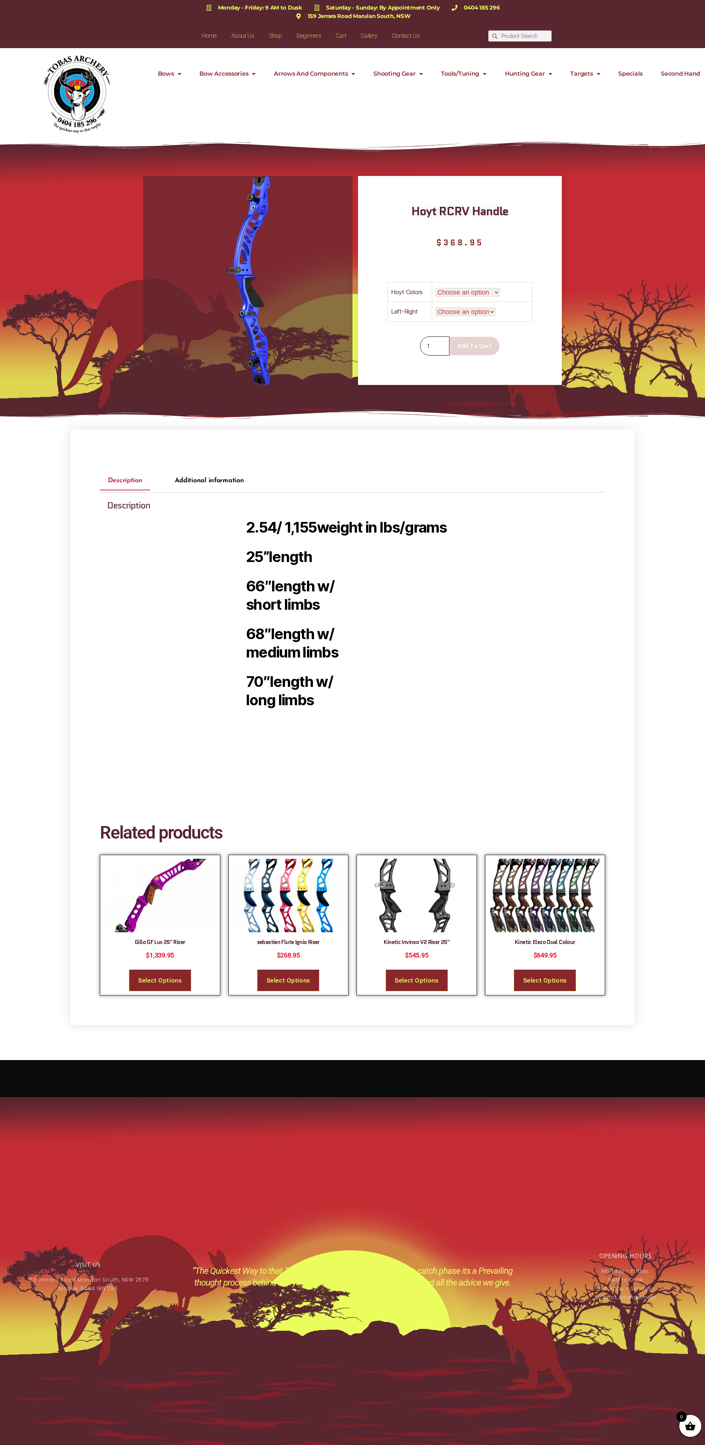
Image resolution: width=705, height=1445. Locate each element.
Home (209, 35)
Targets (581, 73)
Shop (275, 35)
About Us (242, 35)
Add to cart (474, 346)
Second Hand (680, 73)
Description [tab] (125, 481)
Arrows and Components (311, 73)
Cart (341, 35)
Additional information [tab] (209, 481)
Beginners (309, 35)
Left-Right (404, 311)
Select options (160, 980)
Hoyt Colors (407, 292)
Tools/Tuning (460, 73)
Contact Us (406, 35)
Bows (166, 73)
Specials (630, 73)
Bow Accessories (223, 73)
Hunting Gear (525, 73)
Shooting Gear (394, 73)
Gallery (369, 35)
